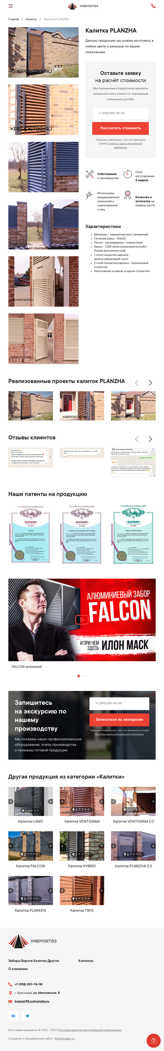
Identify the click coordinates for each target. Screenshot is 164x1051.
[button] (137, 383)
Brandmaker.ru (65, 1039)
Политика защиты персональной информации (89, 1030)
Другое (53, 961)
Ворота (27, 961)
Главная (13, 19)
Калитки (31, 19)
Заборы (14, 961)
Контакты (85, 961)
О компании (18, 969)
